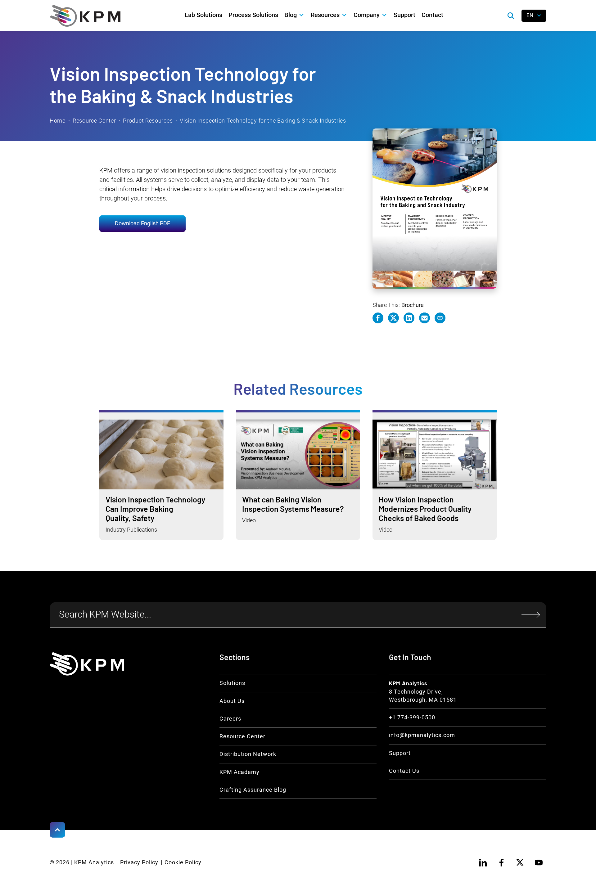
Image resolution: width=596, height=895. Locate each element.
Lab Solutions (203, 15)
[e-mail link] (424, 318)
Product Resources (148, 121)
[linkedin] (482, 862)
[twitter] (520, 862)
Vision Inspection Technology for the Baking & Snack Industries (263, 121)
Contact (432, 15)
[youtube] (538, 862)
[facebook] (501, 862)
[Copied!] (440, 318)
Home (57, 121)
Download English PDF (142, 223)
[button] (294, 15)
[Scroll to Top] (57, 830)
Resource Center (94, 121)
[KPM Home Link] (87, 663)
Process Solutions (253, 15)
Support (404, 15)
